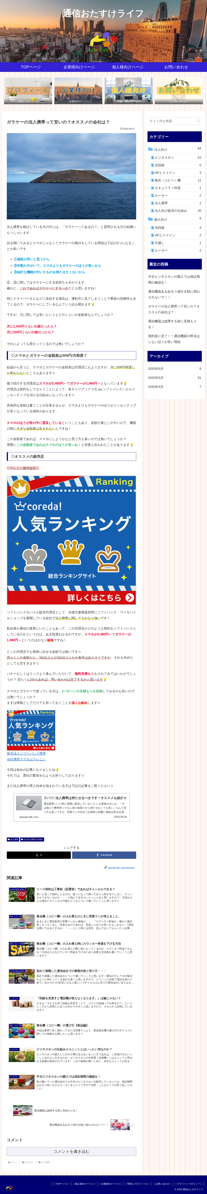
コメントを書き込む (72, 1151)
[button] (198, 121)
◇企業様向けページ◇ (110, 1184)
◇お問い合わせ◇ (162, 1184)
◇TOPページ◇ (62, 1184)
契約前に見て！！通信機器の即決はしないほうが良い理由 (174, 339)
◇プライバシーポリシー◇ (188, 1184)
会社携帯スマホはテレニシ (26, 759)
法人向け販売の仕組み (33, 839)
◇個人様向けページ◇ (84, 1184)
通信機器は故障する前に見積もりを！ (172, 324)
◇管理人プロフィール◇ (137, 1184)
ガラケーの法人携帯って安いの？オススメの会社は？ (174, 309)
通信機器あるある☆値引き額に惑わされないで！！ (174, 294)
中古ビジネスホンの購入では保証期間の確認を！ (174, 279)
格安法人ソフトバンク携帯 (26, 753)
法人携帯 (14, 839)
